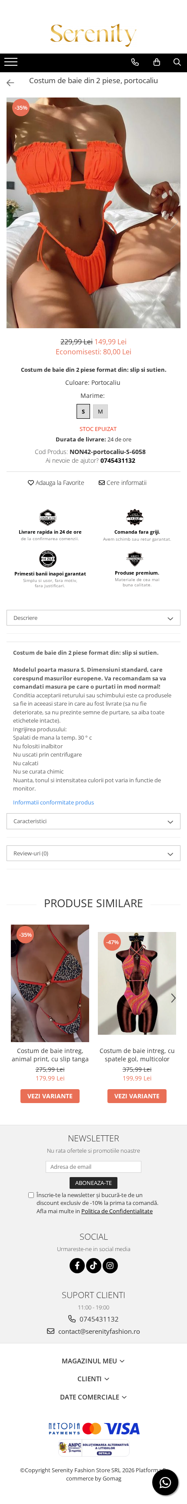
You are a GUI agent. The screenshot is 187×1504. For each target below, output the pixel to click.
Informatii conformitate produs (53, 802)
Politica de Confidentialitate (117, 1211)
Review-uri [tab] (30, 853)
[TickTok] (93, 1265)
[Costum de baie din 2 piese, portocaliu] (93, 213)
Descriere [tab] (25, 618)
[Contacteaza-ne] (135, 62)
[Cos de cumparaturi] (156, 62)
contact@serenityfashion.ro (98, 1331)
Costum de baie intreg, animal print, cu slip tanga (50, 1054)
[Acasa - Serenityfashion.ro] (93, 35)
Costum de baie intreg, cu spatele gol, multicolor (137, 1054)
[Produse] (12, 64)
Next (173, 222)
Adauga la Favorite (59, 482)
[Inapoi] (6, 83)
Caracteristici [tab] (30, 821)
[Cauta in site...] (177, 62)
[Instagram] (110, 1265)
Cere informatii (126, 482)
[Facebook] (77, 1265)
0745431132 (98, 1319)
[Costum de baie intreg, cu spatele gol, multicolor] (137, 983)
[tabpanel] (93, 213)
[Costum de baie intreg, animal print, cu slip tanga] (50, 983)
